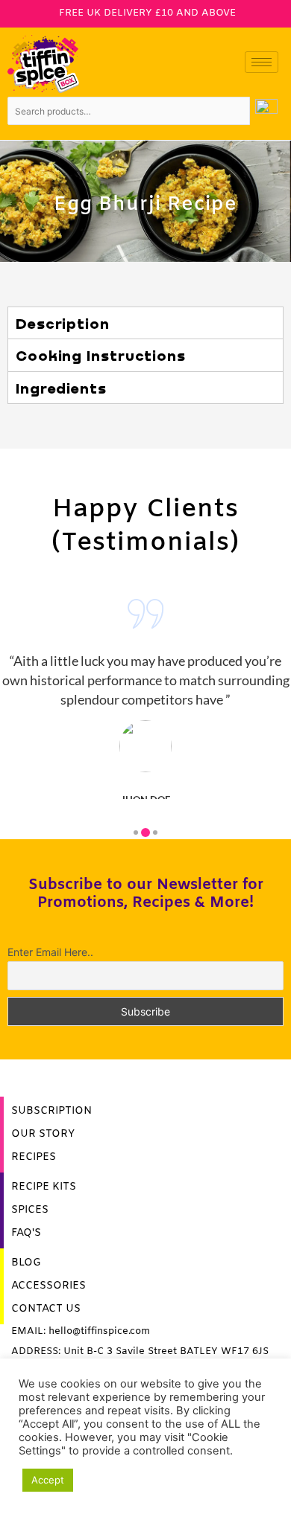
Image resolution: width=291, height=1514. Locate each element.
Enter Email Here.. (50, 952)
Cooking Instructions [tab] (101, 355)
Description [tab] (63, 323)
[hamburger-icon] (261, 62)
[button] (136, 832)
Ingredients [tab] (61, 388)
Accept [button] (47, 1480)
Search (267, 111)
